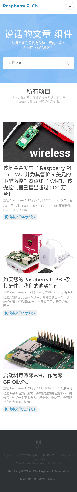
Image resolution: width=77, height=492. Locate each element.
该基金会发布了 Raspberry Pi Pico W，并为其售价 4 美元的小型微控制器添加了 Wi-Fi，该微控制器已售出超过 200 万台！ (37, 181)
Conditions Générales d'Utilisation (38, 463)
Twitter (40, 478)
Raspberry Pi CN (20, 6)
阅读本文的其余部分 (20, 217)
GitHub (26, 478)
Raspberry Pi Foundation (54, 471)
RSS (52, 478)
